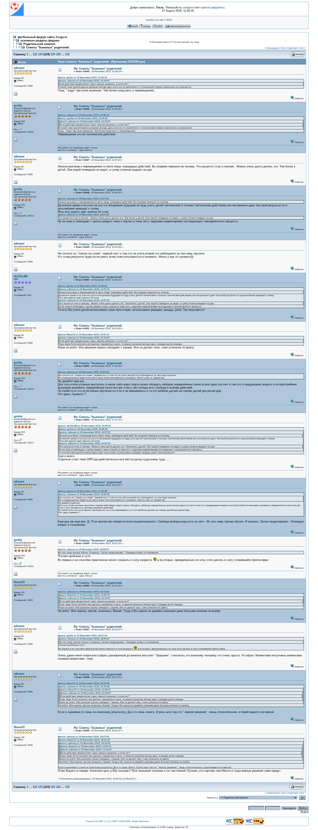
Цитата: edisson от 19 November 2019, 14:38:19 (83, 115)
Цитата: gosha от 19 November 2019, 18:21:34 (82, 635)
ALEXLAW (20, 276)
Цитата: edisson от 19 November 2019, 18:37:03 (83, 736)
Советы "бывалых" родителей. (48, 47)
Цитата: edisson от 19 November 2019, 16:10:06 (83, 591)
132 (67, 54)
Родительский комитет (39, 44)
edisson (19, 68)
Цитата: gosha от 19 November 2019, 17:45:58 (82, 491)
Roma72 (19, 582)
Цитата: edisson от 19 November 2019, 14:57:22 (83, 198)
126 (58, 54)
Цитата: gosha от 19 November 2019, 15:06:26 (82, 286)
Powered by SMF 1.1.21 (98, 821)
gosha (18, 105)
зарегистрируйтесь (212, 7)
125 (53, 54)
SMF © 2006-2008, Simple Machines (130, 821)
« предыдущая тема (274, 48)
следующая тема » (295, 48)
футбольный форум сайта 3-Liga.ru (42, 37)
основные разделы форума (40, 40)
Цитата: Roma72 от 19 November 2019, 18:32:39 (83, 683)
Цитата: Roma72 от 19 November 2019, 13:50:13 (83, 334)
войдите (188, 7)
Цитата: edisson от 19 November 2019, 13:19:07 (84, 80)
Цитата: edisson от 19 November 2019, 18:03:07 (83, 549)
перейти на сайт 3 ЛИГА (159, 20)
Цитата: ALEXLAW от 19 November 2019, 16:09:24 (84, 426)
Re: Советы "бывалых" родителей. (98, 68)
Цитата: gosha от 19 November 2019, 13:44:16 (82, 77)
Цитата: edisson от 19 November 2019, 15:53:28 (83, 372)
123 (40, 54)
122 (35, 54)
